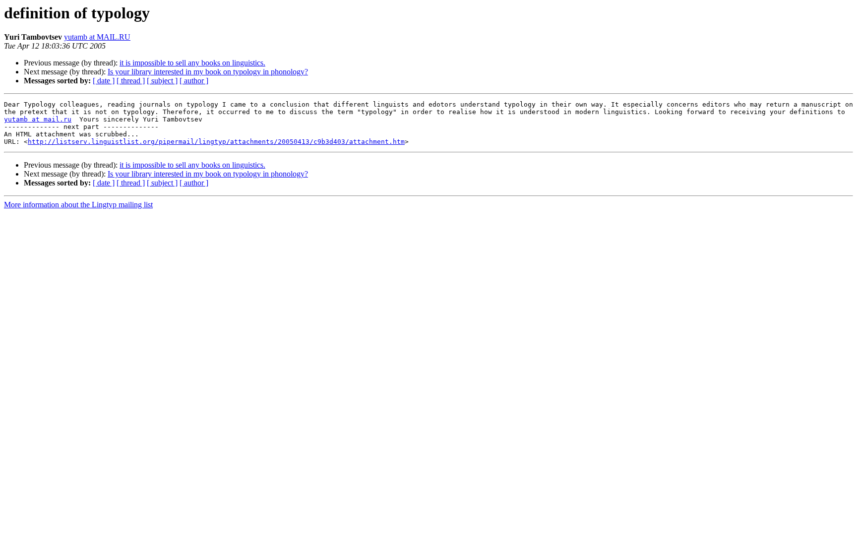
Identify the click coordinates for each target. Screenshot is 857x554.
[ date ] (104, 80)
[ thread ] (131, 80)
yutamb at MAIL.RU (97, 37)
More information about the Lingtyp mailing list (78, 204)
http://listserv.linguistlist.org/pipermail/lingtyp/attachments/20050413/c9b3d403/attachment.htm (216, 141)
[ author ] (194, 80)
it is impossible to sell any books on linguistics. (192, 63)
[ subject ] (162, 80)
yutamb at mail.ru (37, 119)
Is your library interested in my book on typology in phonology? (208, 71)
